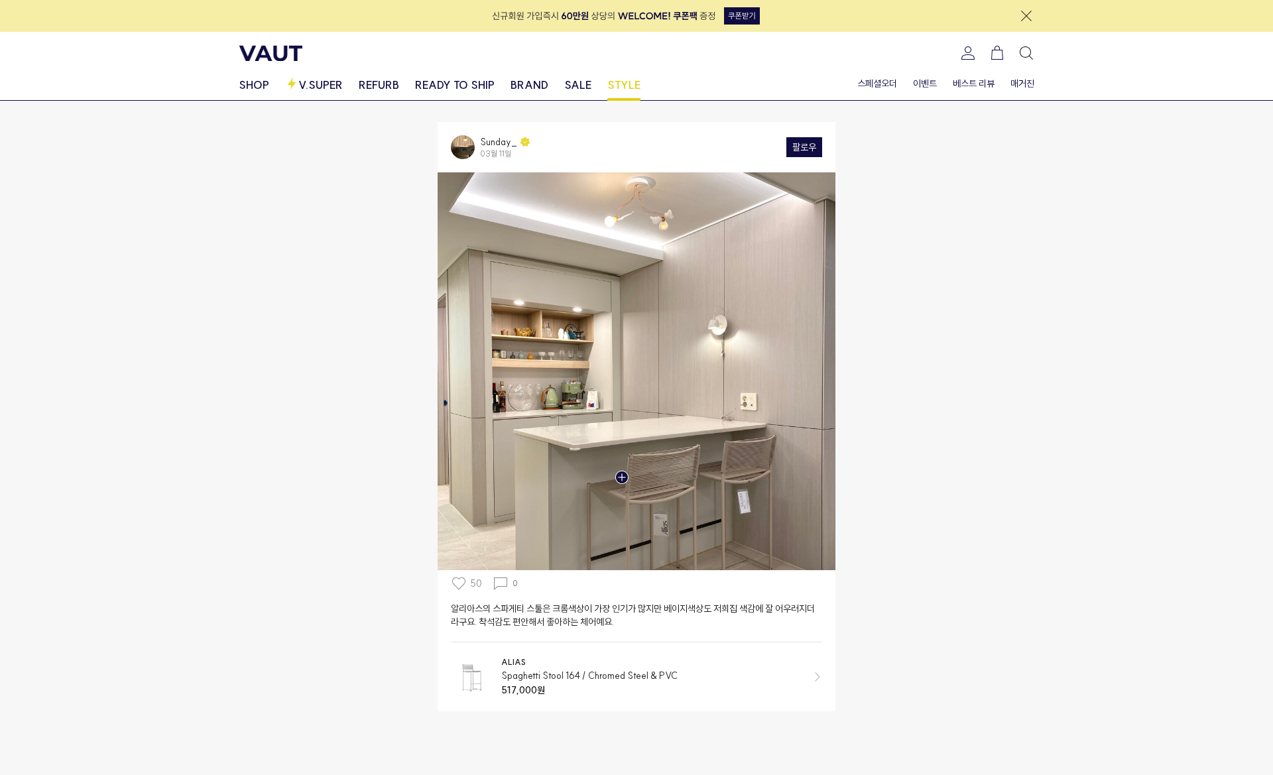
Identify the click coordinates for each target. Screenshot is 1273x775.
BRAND (529, 84)
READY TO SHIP (455, 84)
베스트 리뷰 (974, 83)
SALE (577, 84)
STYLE (623, 84)
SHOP (254, 84)
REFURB (379, 84)
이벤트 (925, 83)
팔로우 (804, 147)
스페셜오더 (877, 83)
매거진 (1022, 83)
